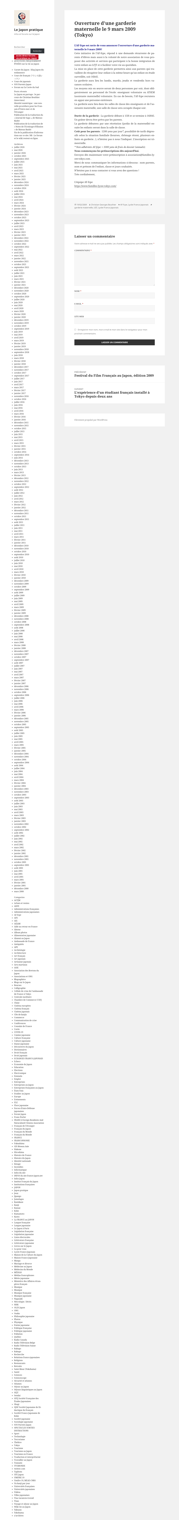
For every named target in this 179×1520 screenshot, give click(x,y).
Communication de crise (25, 1020)
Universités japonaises (24, 1489)
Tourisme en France (23, 1454)
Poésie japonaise (21, 1325)
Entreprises (19, 1082)
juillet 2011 (19, 525)
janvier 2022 (20, 258)
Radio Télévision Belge (24, 1342)
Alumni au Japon (22, 938)
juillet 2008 (19, 630)
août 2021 (18, 270)
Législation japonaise (24, 1234)
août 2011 (18, 522)
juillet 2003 (19, 803)
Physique (18, 1322)
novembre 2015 (21, 425)
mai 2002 (18, 841)
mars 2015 (19, 443)
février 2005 (20, 748)
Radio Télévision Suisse (25, 1345)
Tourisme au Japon (23, 1451)
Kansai (17, 1208)
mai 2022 (18, 249)
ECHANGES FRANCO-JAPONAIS (28, 1058)
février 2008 (20, 645)
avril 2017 (18, 384)
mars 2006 (19, 709)
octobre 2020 (20, 293)
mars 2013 (19, 472)
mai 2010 (18, 566)
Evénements (20, 1099)
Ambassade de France (24, 941)
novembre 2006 (21, 689)
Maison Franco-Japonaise (25, 1257)
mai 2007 (18, 671)
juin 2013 (18, 469)
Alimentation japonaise (25, 935)
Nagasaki (18, 1298)
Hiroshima (19, 1152)
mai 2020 (18, 305)
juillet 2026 (19, 147)
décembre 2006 (21, 686)
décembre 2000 (21, 888)
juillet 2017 (19, 378)
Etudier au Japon (22, 1093)
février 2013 (20, 475)
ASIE (16, 967)
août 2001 (18, 868)
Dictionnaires (20, 1049)
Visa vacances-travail (24, 1498)
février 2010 (20, 575)
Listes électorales (22, 1237)
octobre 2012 (20, 484)
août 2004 (18, 765)
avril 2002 (18, 844)
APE (16, 947)
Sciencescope (20, 1378)
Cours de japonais (22, 81)
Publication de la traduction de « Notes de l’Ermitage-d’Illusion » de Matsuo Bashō (28, 126)
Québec (17, 1337)
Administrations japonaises (26, 912)
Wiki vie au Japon (22, 1506)
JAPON (17, 1187)
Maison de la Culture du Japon (28, 1254)
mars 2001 (19, 879)
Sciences (18, 1375)
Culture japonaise (22, 1041)
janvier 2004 (20, 786)
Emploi (17, 1079)
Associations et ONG (23, 976)
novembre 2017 (21, 369)
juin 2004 (18, 771)
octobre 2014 (20, 452)
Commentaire (83, 250)
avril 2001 (18, 876)
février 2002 (20, 850)
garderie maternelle (83, 207)
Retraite (18, 1366)
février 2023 (20, 232)
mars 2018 (19, 358)
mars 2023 (19, 229)
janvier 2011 (20, 542)
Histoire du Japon (22, 1158)
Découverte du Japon (24, 1046)
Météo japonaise (21, 1278)
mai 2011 (18, 531)
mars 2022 (19, 255)
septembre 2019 (21, 328)
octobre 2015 (20, 428)
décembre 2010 (21, 545)
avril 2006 (18, 706)
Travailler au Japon (23, 1460)
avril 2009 (18, 604)
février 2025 (20, 176)
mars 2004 (19, 780)
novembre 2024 (21, 185)
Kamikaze (18, 1202)
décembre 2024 (21, 182)
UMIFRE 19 (19, 1477)
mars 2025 (19, 173)
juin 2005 (18, 736)
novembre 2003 (21, 791)
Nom (77, 291)
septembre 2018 (21, 352)
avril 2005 (18, 742)
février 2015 (20, 446)
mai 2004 (18, 774)
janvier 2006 (20, 715)
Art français (19, 956)
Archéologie (19, 950)
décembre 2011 (21, 510)
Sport (16, 1433)
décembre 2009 (21, 580)
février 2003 (20, 818)
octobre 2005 (20, 724)
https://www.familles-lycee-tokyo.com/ (95, 186)
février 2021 (20, 282)
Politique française (23, 1328)
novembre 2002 (21, 824)
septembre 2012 (21, 487)
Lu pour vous (20, 1249)
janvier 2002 (20, 853)
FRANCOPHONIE (22, 1140)
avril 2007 (18, 674)
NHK (16, 1304)
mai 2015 (18, 437)
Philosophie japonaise (24, 1316)
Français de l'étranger (24, 1126)
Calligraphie (20, 988)
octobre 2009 (20, 586)
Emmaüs (18, 1076)
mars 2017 (19, 387)
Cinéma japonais (21, 1011)
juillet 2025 (19, 161)
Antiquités (19, 944)
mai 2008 (18, 636)
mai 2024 (18, 197)
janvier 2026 (20, 153)
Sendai (17, 1395)
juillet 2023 (19, 223)
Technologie (19, 1436)
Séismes (18, 1383)
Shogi (16, 1404)
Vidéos (17, 1492)
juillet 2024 (19, 194)
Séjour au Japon (21, 1386)
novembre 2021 (21, 261)
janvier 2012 (20, 507)
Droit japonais (20, 1055)
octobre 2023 (20, 217)
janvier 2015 (20, 449)
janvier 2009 (20, 613)
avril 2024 (18, 200)
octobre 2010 (20, 551)
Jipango (17, 1196)
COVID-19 (18, 1032)
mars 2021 (19, 279)
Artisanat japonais (22, 961)
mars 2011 (19, 537)
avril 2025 (18, 170)
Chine (16, 1002)
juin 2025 (18, 164)
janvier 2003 (20, 821)
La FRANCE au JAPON (24, 1219)
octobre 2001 (20, 862)
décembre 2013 (21, 460)
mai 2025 (18, 167)
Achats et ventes (21, 903)
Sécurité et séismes (23, 1380)
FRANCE (18, 1137)
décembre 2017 (21, 367)
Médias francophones (24, 1275)
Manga (17, 1260)
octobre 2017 (20, 372)
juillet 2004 (19, 768)
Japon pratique (21, 1190)
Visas (16, 1501)
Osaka (17, 1313)
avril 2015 (18, 440)
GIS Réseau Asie (21, 1146)
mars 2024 (19, 202)
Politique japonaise (23, 1331)
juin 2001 (18, 871)
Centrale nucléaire (23, 997)
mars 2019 (19, 340)
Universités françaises (24, 1486)
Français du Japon (22, 1128)
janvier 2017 (20, 393)
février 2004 (20, 783)
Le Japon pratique (28, 29)
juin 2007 (18, 668)
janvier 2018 (20, 364)
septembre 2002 (21, 830)
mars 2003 (19, 815)
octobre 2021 (20, 264)
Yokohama (19, 1512)
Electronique (20, 1073)
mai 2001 (18, 874)
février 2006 (20, 712)
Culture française (22, 1038)
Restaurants (19, 1363)
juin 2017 (18, 381)
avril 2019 (18, 337)
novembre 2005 (21, 721)
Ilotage (17, 1164)
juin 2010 (18, 563)
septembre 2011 (21, 519)
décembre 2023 (21, 211)
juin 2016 (18, 405)
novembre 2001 (21, 859)
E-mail (78, 303)
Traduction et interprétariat (27, 1457)
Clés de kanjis (20, 1014)
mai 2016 (18, 408)
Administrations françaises (26, 909)
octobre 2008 (20, 622)
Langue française (22, 1222)
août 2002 (18, 832)
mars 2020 (19, 311)
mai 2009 (18, 601)
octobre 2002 (20, 827)
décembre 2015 (21, 422)
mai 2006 (18, 704)
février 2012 (20, 504)
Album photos (20, 932)
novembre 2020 (21, 290)
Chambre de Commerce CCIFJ (28, 1000)
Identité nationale (22, 1161)
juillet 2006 (19, 698)
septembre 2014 (21, 454)
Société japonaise (22, 1419)
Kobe (16, 1211)
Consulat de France (23, 1026)
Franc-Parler (20, 1117)
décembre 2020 (21, 287)
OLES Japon (19, 1307)
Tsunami (18, 1463)
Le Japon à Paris (21, 1228)
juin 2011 (18, 528)
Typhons (18, 1471)
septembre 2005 (21, 727)
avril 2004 (18, 777)
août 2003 (18, 800)
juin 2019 (18, 331)
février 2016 (20, 416)
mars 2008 (19, 642)
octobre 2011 (20, 516)
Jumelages (19, 1199)
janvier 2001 (20, 885)
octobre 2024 (20, 188)
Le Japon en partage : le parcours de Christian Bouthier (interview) (27, 97)
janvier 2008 (20, 648)
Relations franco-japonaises (27, 1357)
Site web (79, 316)
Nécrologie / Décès (22, 1301)
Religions (18, 1360)
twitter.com (19, 1468)
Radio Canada (20, 1339)
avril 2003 (18, 812)
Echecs (17, 1061)
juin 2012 (18, 495)
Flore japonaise (21, 1105)
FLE (16, 1102)
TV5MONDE (19, 1465)
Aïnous (17, 929)
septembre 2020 (21, 296)
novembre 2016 (21, 396)
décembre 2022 (21, 238)
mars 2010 (19, 572)
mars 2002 (19, 847)
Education (19, 1067)
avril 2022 (18, 252)
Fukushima (19, 1143)
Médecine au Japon (23, 1266)
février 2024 (20, 205)
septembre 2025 (21, 159)
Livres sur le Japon (23, 1246)
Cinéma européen (22, 1005)
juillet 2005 (19, 733)
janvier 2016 (20, 419)
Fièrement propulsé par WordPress (90, 420)
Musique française (22, 1293)
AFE (16, 917)
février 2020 (20, 314)
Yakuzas (18, 1509)
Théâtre (18, 1442)
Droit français (20, 1052)
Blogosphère (20, 979)
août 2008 (18, 627)
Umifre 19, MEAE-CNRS (25, 1480)
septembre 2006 (21, 695)
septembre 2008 (21, 624)
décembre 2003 (21, 789)
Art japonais (19, 958)
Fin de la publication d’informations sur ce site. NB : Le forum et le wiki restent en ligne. (28, 135)
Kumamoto (19, 1213)
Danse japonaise (21, 1043)
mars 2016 (19, 413)
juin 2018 (18, 355)
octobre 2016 (20, 399)
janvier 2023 (20, 235)
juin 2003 (18, 806)
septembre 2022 (21, 246)
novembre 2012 (21, 481)
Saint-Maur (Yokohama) (25, 1369)
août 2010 (18, 557)
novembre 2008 (21, 619)
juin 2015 (18, 434)
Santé (16, 1372)
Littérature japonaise (24, 1243)
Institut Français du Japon (26, 1181)
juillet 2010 (19, 560)
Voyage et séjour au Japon (26, 1504)
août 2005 (18, 730)
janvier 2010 (20, 578)
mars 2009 (19, 607)
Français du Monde (23, 1131)
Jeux (16, 1193)
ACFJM (17, 900)
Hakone (17, 1149)
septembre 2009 (21, 589)
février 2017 (20, 390)
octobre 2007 (20, 657)
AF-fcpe (17, 915)
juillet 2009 (19, 595)
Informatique (20, 1169)
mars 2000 (19, 891)
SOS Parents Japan (22, 84)
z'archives (19, 1515)
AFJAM (17, 923)
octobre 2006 (20, 692)
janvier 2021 (20, 285)
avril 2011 (18, 534)
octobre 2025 (20, 156)
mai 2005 (18, 739)
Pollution (18, 1334)
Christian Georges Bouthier (103, 204)
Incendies (18, 1167)
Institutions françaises (24, 1184)
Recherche (19, 1354)
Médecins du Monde (23, 1269)
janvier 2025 (20, 179)
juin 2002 (18, 838)
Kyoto (16, 1216)
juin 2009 (18, 598)
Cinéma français (21, 1008)
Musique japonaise (23, 1295)
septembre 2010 (21, 554)
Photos (17, 1319)
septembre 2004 (21, 762)
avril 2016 (18, 411)
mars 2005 (19, 745)
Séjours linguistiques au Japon (28, 1389)
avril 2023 (18, 226)
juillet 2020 (19, 299)
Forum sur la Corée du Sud (26, 87)
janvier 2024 (20, 208)
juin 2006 (18, 701)
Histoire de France (22, 1155)
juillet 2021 (19, 273)
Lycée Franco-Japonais (24, 1252)
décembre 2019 (21, 320)
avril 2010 (18, 569)
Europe (17, 1096)
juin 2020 (18, 302)
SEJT (16, 1392)
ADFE (16, 906)
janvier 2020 (20, 317)
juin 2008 (18, 633)
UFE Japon (19, 1474)
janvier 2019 (20, 346)
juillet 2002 (19, 835)
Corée (17, 1029)
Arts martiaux (20, 964)
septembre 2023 (21, 220)
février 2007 (20, 680)
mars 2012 (19, 501)
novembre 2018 (21, 349)
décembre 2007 (21, 651)
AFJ (15, 920)
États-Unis (18, 1090)
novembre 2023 (21, 214)
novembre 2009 (21, 583)
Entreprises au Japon (24, 1084)
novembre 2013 (21, 463)
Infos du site (19, 1172)
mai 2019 (18, 334)
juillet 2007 (19, 665)
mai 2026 (18, 150)
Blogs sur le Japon (22, 982)
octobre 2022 (20, 243)
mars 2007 (19, 677)
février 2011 (20, 539)
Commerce (19, 1017)
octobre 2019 (20, 326)
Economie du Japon (23, 1064)
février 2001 (20, 882)
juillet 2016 (19, 402)
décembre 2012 (21, 478)
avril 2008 (18, 639)
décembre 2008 (21, 616)
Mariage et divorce (23, 1263)
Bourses (17, 985)
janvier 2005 (20, 750)
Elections (18, 1070)
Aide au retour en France (26, 926)
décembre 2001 (21, 856)
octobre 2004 (20, 759)
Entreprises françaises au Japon (29, 1087)
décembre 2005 (21, 718)
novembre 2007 (21, 654)
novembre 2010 (21, 548)
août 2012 (18, 490)
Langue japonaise (22, 1225)
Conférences (20, 1023)
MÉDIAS (18, 1272)
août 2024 (18, 191)
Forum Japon (20, 1114)
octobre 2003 (20, 794)
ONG (16, 1310)
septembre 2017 (21, 375)
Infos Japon (19, 1178)
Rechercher (19, 47)
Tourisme (18, 1448)
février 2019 (20, 343)
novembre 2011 (21, 513)
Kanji (16, 1205)
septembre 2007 (21, 660)
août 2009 (18, 592)
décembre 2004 (21, 753)
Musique (18, 1287)
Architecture (20, 953)
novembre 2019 (21, 323)
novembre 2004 (21, 756)
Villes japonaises (21, 1495)
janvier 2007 (20, 683)
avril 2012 (18, 498)
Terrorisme (19, 1439)
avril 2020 (18, 308)
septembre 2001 (21, 865)
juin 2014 (18, 457)
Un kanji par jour (22, 1483)
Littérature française (24, 1240)
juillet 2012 (19, 493)
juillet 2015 (19, 431)
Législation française (23, 1231)
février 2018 (20, 361)
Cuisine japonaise (22, 1035)
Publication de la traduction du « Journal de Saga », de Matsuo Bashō (28, 118)
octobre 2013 (20, 466)
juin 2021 (18, 276)
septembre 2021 (21, 267)
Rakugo (17, 1348)
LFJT (95, 207)
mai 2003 (18, 809)
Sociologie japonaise (23, 1421)
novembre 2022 (21, 241)
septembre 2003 (21, 797)
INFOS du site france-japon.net (28, 1175)
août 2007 (18, 663)
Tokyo (17, 1445)
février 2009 (20, 610)
